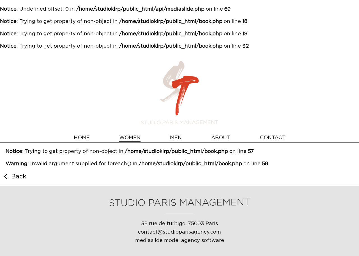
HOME (82, 137)
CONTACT (273, 137)
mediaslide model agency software (179, 240)
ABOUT (220, 137)
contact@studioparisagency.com (179, 232)
